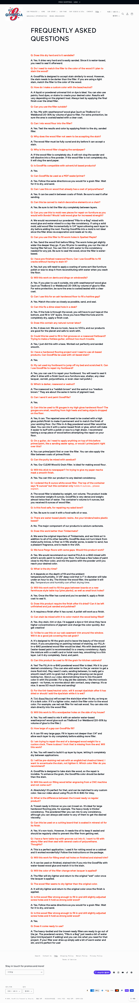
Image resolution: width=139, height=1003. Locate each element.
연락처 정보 (79, 998)
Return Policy (82, 956)
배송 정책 (70, 998)
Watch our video (53, 677)
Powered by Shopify (27, 998)
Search (37, 956)
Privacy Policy (96, 956)
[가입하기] (41, 972)
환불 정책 (39, 998)
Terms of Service (69, 959)
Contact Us (47, 956)
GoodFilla (15, 998)
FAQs (56, 956)
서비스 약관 (61, 998)
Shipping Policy (66, 956)
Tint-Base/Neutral (43, 698)
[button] (33, 11)
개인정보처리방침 (50, 998)
